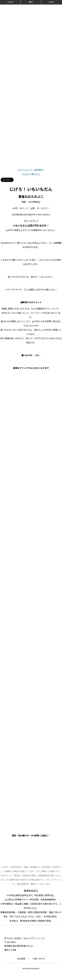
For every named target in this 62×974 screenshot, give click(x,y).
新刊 (31, 2)
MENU (51, 2)
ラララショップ (31, 169)
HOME (10, 2)
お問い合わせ (39, 958)
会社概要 (21, 958)
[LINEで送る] (20, 179)
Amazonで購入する (31, 174)
